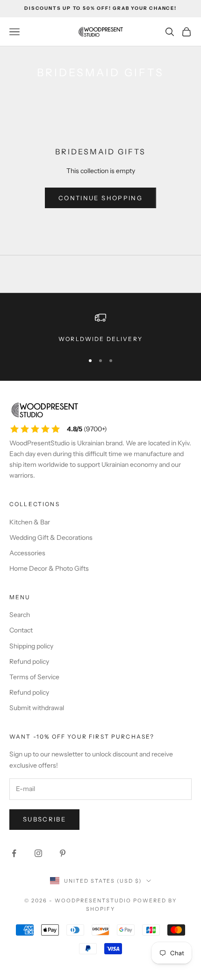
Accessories (27, 553)
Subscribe (44, 819)
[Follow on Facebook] (14, 853)
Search (19, 614)
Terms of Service (34, 677)
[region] (100, 328)
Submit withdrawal (36, 708)
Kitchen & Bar (29, 522)
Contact (21, 630)
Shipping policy (31, 646)
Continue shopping (100, 198)
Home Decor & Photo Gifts (49, 568)
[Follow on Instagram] (38, 853)
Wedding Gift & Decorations (51, 537)
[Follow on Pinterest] (62, 853)
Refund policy (29, 661)
